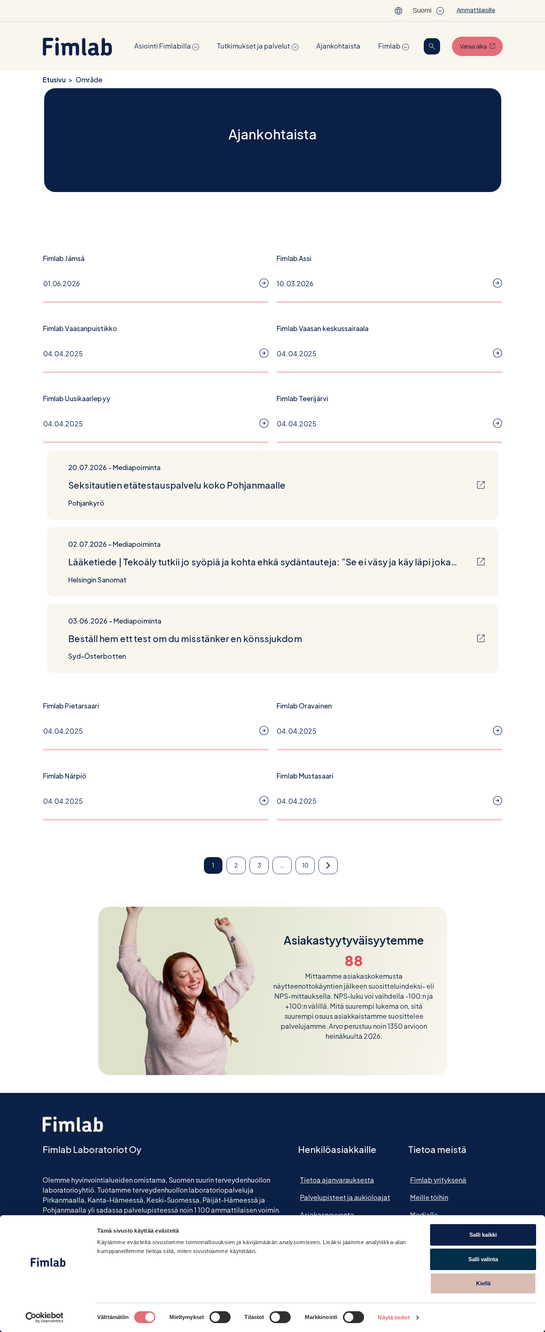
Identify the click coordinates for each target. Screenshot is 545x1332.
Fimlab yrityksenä (438, 1180)
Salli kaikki (483, 1235)
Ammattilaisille (476, 10)
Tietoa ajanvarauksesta (337, 1180)
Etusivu (54, 79)
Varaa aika (481, 46)
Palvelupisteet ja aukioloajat (345, 1197)
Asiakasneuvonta (327, 1214)
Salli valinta (483, 1259)
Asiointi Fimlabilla (162, 46)
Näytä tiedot (393, 1317)
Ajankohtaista (338, 46)
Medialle (424, 1214)
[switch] (220, 1317)
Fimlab (389, 46)
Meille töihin (429, 1197)
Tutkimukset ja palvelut (253, 46)
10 (305, 865)
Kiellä (483, 1283)
